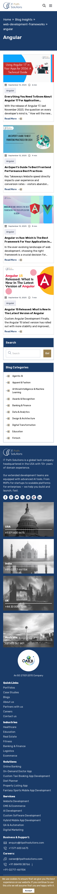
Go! (47, 353)
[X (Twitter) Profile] (22, 497)
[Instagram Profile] (11, 497)
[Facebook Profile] (5, 497)
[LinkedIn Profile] (39, 497)
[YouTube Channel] (17, 497)
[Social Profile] (28, 497)
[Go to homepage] (28, 452)
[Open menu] (50, 5)
